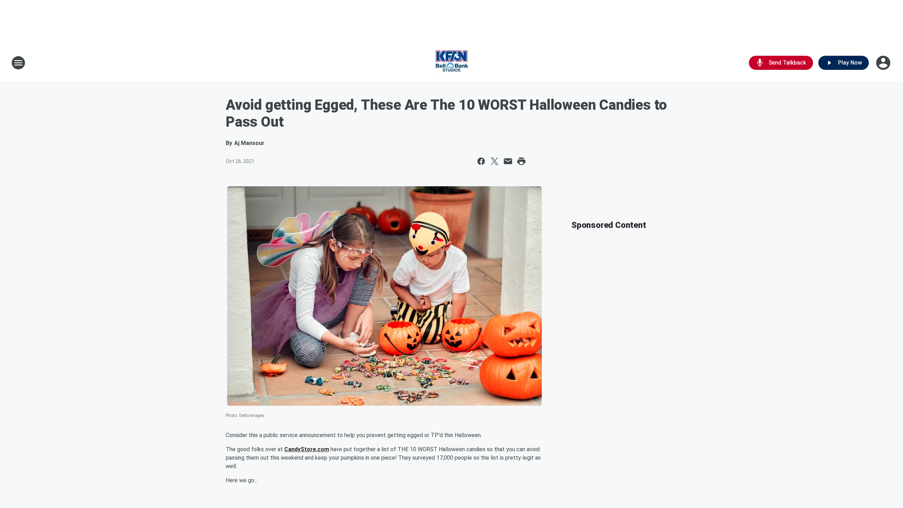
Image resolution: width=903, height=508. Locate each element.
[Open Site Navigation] (18, 63)
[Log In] (884, 63)
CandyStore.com (306, 449)
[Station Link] (451, 62)
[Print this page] (521, 161)
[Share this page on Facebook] (481, 161)
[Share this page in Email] (508, 161)
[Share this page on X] (494, 161)
